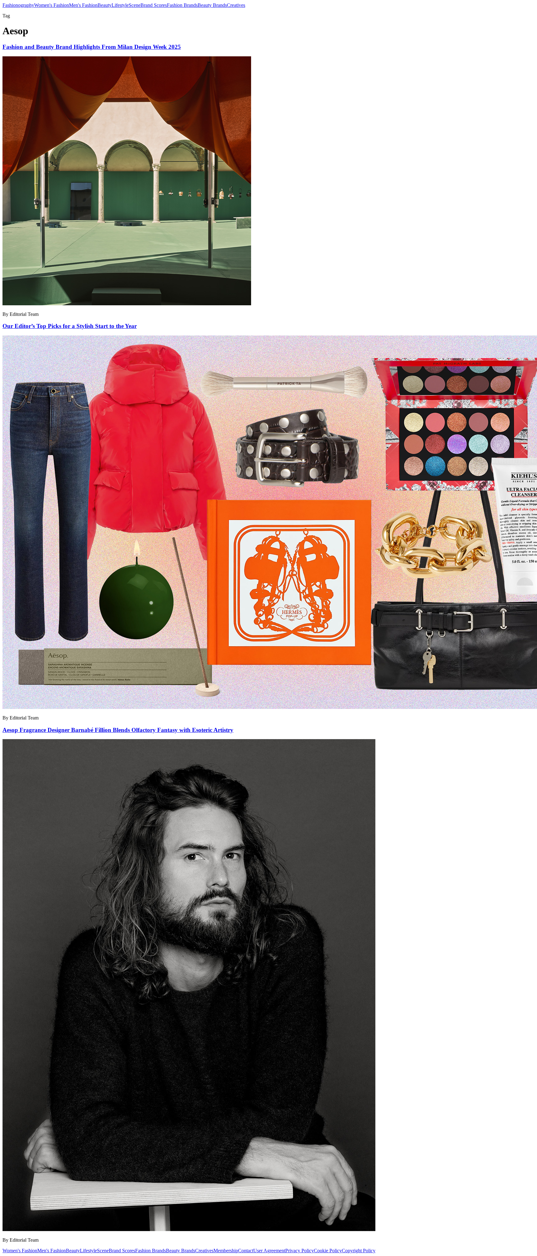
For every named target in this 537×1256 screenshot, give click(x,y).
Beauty (105, 5)
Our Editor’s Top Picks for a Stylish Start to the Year (69, 326)
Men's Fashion (83, 5)
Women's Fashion (51, 5)
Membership (225, 1250)
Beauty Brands (212, 5)
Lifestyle (120, 5)
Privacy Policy (299, 1250)
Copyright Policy (358, 1250)
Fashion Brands (182, 5)
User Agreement (269, 1250)
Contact (245, 1250)
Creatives (236, 5)
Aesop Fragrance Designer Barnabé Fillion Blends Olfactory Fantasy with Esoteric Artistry (117, 730)
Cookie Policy (328, 1250)
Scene (134, 5)
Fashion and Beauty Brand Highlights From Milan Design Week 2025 (91, 47)
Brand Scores (153, 5)
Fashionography (18, 5)
